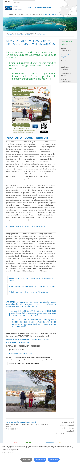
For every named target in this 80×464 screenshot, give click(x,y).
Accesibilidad (69, 431)
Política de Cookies (68, 428)
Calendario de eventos (65, 62)
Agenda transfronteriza (66, 50)
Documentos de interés (66, 74)
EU (9, 1)
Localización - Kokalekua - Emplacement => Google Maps (25, 226)
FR (6, 1)
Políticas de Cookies (8, 453)
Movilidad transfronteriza (66, 80)
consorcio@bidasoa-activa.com (20, 353)
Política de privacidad (67, 425)
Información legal (68, 422)
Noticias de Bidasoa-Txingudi (67, 56)
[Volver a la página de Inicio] (13, 8)
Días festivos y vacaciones (65, 68)
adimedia (71, 434)
